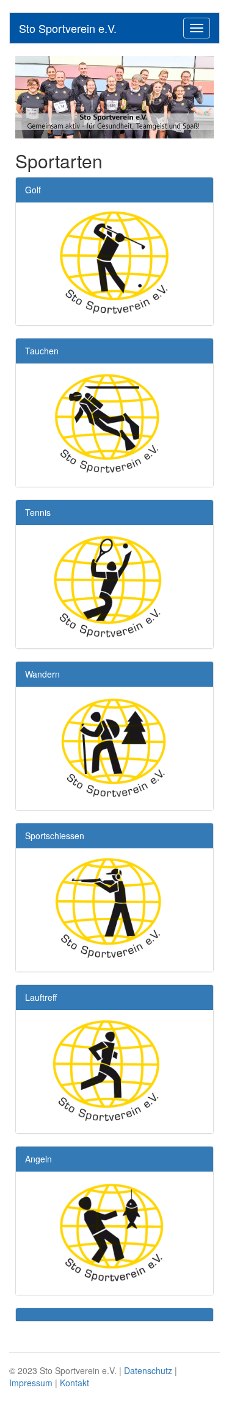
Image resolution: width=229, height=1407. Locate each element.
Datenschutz (148, 1370)
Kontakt (74, 1383)
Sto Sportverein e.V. (68, 28)
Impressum (31, 1383)
